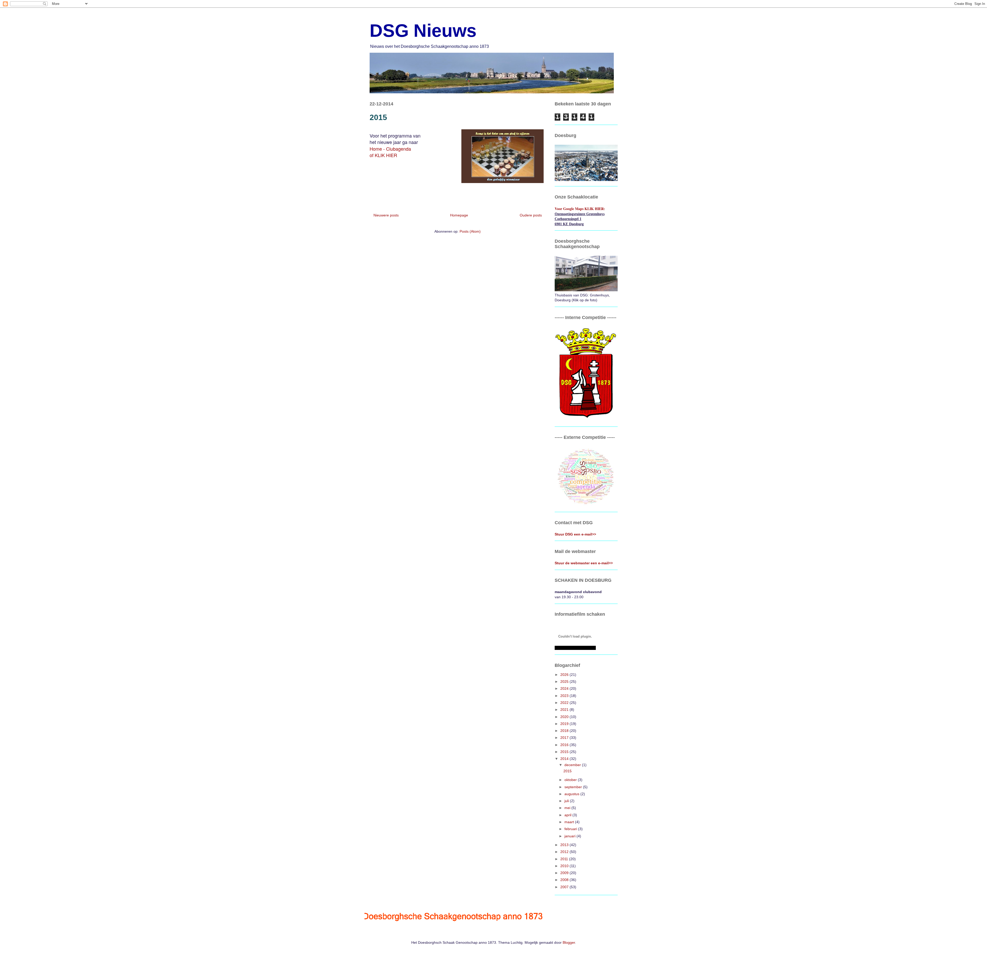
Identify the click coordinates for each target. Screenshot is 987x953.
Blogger (569, 942)
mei (567, 808)
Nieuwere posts (386, 215)
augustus (572, 794)
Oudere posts (531, 215)
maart (569, 822)
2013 (565, 845)
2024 (565, 688)
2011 (564, 859)
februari (571, 829)
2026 (565, 675)
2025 (565, 681)
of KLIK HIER (383, 155)
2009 (565, 873)
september (573, 787)
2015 (378, 117)
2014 (565, 759)
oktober (571, 780)
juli (567, 801)
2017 (565, 738)
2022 (565, 703)
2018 (565, 731)
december (573, 765)
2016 (565, 745)
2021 (565, 709)
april (568, 815)
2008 (565, 880)
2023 (565, 696)
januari (570, 836)
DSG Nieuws (423, 31)
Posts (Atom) (470, 231)
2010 (565, 866)
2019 (565, 724)
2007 (565, 887)
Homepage (459, 215)
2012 (565, 852)
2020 (565, 717)
